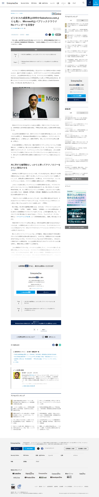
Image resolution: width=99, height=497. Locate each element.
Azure (27, 34)
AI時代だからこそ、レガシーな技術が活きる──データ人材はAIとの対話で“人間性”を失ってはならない (76, 124)
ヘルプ (36, 486)
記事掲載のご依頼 (70, 448)
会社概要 (61, 486)
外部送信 (86, 486)
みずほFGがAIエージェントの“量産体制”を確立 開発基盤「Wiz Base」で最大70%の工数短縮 (50, 421)
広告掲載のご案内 (82, 448)
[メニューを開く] (3, 3)
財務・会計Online (43, 3)
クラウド (22, 34)
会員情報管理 (50, 486)
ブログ (74, 3)
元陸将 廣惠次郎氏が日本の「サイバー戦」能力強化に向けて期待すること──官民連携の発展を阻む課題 (23, 402)
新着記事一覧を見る (76, 179)
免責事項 (56, 486)
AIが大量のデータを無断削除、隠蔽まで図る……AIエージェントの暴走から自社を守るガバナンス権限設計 (76, 168)
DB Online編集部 (14, 28)
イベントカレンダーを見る (77, 227)
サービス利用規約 (68, 486)
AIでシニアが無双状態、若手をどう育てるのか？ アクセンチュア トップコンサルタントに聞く (50, 402)
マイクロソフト (15, 34)
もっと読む (16, 362)
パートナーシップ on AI (23, 217)
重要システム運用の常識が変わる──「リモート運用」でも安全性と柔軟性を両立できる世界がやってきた (50, 427)
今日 (71, 20)
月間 (82, 20)
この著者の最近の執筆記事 (28, 386)
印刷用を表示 (16, 345)
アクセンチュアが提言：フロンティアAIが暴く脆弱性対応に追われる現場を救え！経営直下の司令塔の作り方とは (76, 161)
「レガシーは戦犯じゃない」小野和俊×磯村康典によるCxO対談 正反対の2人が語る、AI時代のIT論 (23, 408)
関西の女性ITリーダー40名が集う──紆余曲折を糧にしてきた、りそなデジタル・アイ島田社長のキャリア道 (23, 415)
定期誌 (25, 461)
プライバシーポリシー (78, 486)
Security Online (25, 3)
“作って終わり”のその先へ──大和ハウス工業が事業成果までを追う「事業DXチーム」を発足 (23, 421)
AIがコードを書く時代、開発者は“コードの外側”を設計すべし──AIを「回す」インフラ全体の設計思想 (24, 427)
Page (15, 62)
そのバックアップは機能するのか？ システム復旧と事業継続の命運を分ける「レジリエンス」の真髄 (76, 174)
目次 (36, 49)
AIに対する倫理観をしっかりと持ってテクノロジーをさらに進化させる (39, 54)
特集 (69, 3)
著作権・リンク (42, 486)
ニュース (52, 3)
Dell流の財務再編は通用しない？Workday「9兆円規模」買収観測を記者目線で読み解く (35, 354)
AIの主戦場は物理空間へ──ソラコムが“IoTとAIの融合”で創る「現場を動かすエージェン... (36, 356)
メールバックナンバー (36, 288)
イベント (63, 3)
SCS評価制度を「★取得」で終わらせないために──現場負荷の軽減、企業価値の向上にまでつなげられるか (50, 415)
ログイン (47, 292)
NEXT (43, 329)
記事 (58, 3)
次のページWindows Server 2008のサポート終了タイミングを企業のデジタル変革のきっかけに (36, 322)
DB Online (34, 3)
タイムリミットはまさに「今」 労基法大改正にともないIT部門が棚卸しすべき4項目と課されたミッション (76, 154)
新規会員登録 (26, 292)
